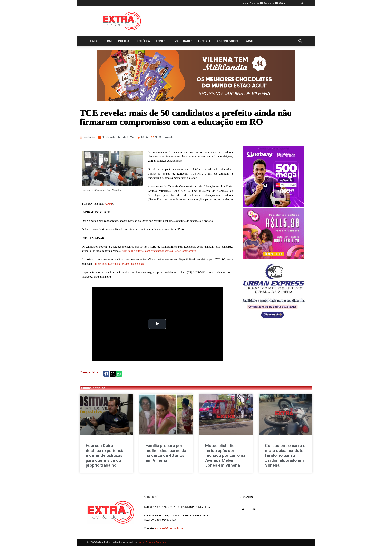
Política (143, 41)
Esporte (204, 41)
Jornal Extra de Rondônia (152, 542)
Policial (124, 41)
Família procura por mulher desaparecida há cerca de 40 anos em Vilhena (166, 453)
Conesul (162, 41)
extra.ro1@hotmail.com (169, 528)
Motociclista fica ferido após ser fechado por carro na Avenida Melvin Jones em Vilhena (225, 455)
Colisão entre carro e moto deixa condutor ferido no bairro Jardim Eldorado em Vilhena (285, 455)
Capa (94, 41)
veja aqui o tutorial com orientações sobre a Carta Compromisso (159, 251)
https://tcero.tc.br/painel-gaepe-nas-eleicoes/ (119, 264)
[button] (300, 41)
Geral (107, 41)
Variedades (183, 41)
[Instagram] (302, 3)
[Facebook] (295, 3)
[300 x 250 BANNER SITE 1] (273, 258)
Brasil (248, 41)
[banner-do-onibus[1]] (273, 320)
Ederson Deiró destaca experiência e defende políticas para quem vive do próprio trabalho (105, 455)
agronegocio (227, 41)
